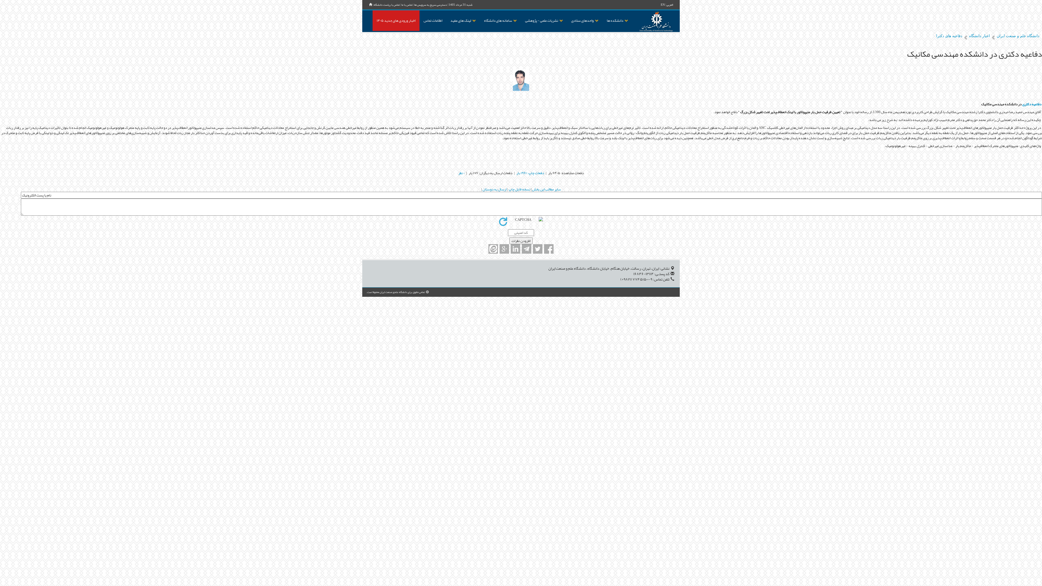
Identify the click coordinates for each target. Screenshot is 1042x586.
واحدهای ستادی (582, 20)
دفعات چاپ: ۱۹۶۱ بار (530, 173)
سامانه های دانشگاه (498, 20)
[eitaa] (493, 249)
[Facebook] (549, 249)
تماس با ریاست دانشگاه (387, 5)
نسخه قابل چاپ (519, 189)
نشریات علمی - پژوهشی (541, 20)
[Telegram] (526, 249)
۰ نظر (461, 173)
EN (663, 5)
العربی (669, 5)
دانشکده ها (615, 20)
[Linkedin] (515, 249)
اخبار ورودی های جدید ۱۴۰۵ (396, 20)
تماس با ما (406, 5)
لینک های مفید (460, 20)
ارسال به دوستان (494, 189)
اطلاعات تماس (433, 20)
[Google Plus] (504, 249)
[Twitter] (537, 249)
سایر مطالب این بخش (546, 189)
